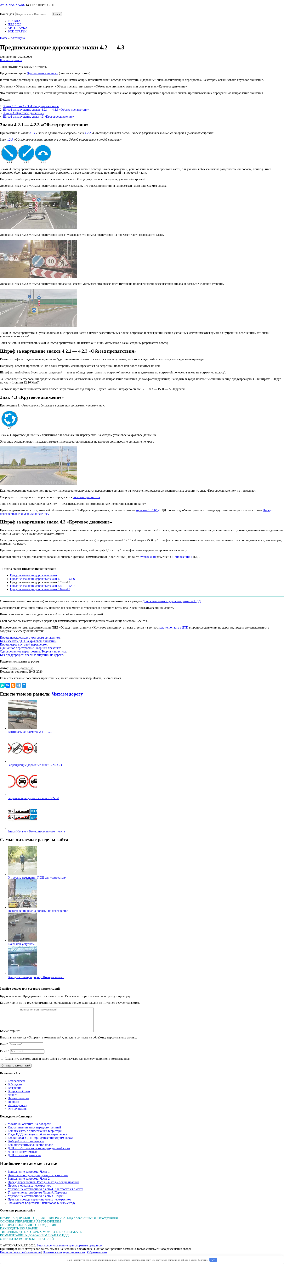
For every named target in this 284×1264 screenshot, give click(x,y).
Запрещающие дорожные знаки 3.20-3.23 (35, 765)
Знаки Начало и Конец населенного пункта (36, 831)
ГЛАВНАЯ (15, 21)
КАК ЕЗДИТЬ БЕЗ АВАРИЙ (19, 1228)
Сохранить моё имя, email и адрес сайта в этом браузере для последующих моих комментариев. (67, 1058)
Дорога (12, 1094)
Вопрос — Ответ (19, 1091)
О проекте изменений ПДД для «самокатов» (37, 877)
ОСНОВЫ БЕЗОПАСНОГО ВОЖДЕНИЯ (28, 1225)
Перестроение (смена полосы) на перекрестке (38, 910)
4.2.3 (10, 139)
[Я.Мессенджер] (2, 685)
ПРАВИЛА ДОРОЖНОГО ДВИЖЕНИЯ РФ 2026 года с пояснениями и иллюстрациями (59, 1218)
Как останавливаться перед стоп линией (34, 1127)
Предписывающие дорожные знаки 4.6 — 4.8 (40, 589)
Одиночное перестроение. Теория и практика (30, 648)
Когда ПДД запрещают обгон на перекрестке (37, 1134)
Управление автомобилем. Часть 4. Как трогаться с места (45, 1189)
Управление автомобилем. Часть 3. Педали (36, 1196)
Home (4, 38)
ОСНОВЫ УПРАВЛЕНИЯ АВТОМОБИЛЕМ (30, 1221)
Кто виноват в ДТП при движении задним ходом (40, 1137)
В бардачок (15, 1084)
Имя (4, 1044)
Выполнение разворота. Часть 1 (29, 1171)
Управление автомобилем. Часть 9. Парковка (37, 1192)
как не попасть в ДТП (173, 627)
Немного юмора (18, 1098)
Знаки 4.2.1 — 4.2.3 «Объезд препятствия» (31, 106)
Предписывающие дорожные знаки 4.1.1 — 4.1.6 (42, 578)
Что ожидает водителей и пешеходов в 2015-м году (41, 1203)
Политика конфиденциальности (64, 1252)
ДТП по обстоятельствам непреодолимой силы (39, 1148)
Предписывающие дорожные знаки (33, 575)
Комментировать (11, 60)
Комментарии (10, 1030)
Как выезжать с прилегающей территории (35, 1131)
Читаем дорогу (67, 693)
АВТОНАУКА (17, 28)
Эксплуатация (17, 1108)
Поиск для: (7, 14)
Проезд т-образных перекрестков (29, 1185)
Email (4, 1051)
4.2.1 (32, 133)
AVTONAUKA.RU (12, 4)
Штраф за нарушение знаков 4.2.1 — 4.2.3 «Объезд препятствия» (46, 109)
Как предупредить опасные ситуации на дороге (31, 655)
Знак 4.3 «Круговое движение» (23, 113)
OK (213, 1259)
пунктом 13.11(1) (147, 510)
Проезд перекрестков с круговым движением (30, 637)
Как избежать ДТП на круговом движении (28, 641)
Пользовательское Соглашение (20, 1252)
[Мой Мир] (24, 685)
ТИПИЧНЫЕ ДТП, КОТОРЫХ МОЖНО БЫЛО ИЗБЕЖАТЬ (41, 1231)
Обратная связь (97, 1252)
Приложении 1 (182, 556)
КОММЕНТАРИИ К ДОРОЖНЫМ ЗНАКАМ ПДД (34, 1235)
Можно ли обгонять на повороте (29, 1124)
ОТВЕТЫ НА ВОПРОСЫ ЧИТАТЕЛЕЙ (27, 1238)
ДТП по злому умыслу (22, 1151)
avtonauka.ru (148, 556)
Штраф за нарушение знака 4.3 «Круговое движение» (38, 116)
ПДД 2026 (14, 24)
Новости (13, 1101)
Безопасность (16, 1080)
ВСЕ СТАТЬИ (17, 31)
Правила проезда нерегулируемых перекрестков (39, 1199)
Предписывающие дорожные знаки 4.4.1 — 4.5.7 (42, 585)
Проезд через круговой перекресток (23, 644)
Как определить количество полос (30, 1144)
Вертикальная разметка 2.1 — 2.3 (30, 731)
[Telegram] (18, 685)
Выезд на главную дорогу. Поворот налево (36, 977)
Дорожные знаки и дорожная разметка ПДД (172, 601)
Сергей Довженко (21, 668)
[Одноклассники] (13, 685)
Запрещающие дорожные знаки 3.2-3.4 (33, 798)
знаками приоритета (86, 497)
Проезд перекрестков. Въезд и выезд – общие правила (43, 1182)
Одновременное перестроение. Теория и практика (33, 651)
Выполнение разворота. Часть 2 (29, 1178)
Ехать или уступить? (21, 944)
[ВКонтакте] (7, 685)
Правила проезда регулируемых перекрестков (38, 1175)
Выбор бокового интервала (26, 1141)
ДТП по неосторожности (24, 1155)
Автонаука (18, 38)
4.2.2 (88, 133)
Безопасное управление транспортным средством (69, 1245)
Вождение (14, 1087)
